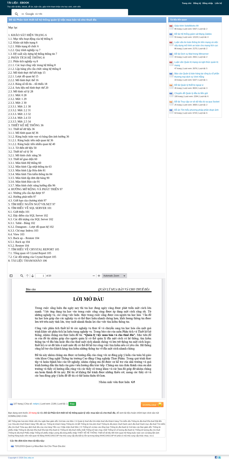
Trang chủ (186, 3)
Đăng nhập (208, 3)
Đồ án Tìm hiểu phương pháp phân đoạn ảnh (196, 110)
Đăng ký (197, 3)
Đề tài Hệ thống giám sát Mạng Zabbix (193, 34)
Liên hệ (218, 3)
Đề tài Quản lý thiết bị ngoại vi (188, 85)
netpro (36, 404)
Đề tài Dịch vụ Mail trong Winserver (191, 54)
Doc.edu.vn (29, 458)
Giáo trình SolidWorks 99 (186, 26)
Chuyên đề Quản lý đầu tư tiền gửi (191, 93)
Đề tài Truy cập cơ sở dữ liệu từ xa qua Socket (196, 101)
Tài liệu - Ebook (18, 2)
